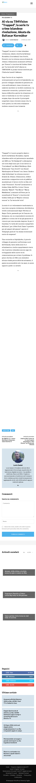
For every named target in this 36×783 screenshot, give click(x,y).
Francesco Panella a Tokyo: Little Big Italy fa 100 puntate (16, 594)
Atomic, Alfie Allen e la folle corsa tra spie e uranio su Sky (16, 572)
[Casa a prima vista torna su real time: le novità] (18, 609)
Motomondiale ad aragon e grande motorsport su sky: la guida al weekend (13, 740)
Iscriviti (30, 685)
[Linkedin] (18, 484)
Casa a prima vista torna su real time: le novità (17, 617)
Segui (31, 676)
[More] (25, 45)
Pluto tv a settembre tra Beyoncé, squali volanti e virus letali (12, 753)
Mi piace (30, 672)
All (24, 552)
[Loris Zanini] (3, 40)
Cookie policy (18, 777)
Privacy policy (27, 775)
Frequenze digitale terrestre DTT (20, 767)
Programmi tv (10, 14)
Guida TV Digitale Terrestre (17, 769)
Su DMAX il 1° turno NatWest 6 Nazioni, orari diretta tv (8, 440)
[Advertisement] (18, 130)
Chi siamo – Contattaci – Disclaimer (12, 775)
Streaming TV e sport (11, 773)
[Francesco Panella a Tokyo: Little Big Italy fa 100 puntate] (18, 587)
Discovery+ (8, 589)
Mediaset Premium (24, 773)
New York (6, 430)
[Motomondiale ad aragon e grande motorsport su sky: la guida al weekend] (27, 740)
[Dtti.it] (13, 4)
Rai (13, 430)
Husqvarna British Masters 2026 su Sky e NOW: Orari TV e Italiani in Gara (13, 701)
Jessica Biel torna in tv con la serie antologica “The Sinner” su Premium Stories (27, 441)
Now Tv (7, 567)
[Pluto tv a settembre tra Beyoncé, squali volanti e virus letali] (27, 753)
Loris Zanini (14, 39)
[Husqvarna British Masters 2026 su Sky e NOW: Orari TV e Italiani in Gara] (27, 700)
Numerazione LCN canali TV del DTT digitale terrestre (17, 771)
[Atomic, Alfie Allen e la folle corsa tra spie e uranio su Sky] (18, 565)
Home (3, 14)
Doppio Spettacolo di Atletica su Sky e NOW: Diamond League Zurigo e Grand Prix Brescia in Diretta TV (12, 714)
